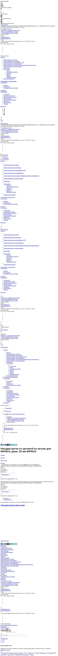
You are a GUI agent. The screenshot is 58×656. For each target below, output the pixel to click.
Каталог (3, 57)
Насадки (9, 73)
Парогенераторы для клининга (12, 61)
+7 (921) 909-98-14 (9, 33)
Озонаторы (6, 68)
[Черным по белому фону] (1, 9)
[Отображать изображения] (1, 15)
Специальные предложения (8, 81)
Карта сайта (4, 626)
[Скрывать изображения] (1, 17)
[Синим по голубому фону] (1, 12)
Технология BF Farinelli (10, 99)
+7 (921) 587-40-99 (9, 31)
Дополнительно (8, 499)
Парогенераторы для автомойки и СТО (14, 62)
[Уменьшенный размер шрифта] (1, 2)
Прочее (8, 74)
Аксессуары (7, 69)
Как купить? (7, 86)
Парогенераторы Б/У (9, 78)
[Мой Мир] (6, 445)
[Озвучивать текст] (1, 20)
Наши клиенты (7, 98)
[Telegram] (4, 110)
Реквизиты (6, 101)
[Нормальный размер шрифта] (2, 4)
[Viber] (4, 111)
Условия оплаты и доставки (11, 88)
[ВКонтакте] (4, 109)
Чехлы (8, 70)
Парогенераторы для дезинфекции (12, 64)
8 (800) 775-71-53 (7, 29)
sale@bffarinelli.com (5, 38)
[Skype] (14, 445)
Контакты (3, 106)
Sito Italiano (5, 155)
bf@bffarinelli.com (5, 37)
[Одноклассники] (4, 445)
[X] (8, 445)
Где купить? (4, 82)
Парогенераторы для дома (10, 59)
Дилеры (6, 85)
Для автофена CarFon (12, 72)
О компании (4, 92)
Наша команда (7, 102)
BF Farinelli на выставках (10, 97)
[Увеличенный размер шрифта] (2, 6)
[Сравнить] (1, 476)
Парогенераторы (5, 557)
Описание (6, 498)
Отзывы (6, 104)
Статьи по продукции (9, 95)
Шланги (9, 76)
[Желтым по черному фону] (1, 10)
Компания (3, 545)
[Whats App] (4, 114)
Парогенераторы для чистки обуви (13, 66)
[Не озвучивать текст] (1, 22)
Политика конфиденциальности (9, 625)
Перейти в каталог (5, 650)
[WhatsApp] (12, 445)
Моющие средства (11, 77)
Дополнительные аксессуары (13, 505)
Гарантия (3, 90)
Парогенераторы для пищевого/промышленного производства (20, 65)
